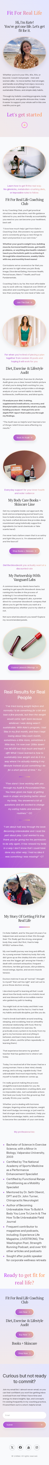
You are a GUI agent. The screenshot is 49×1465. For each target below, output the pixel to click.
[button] (24, 125)
